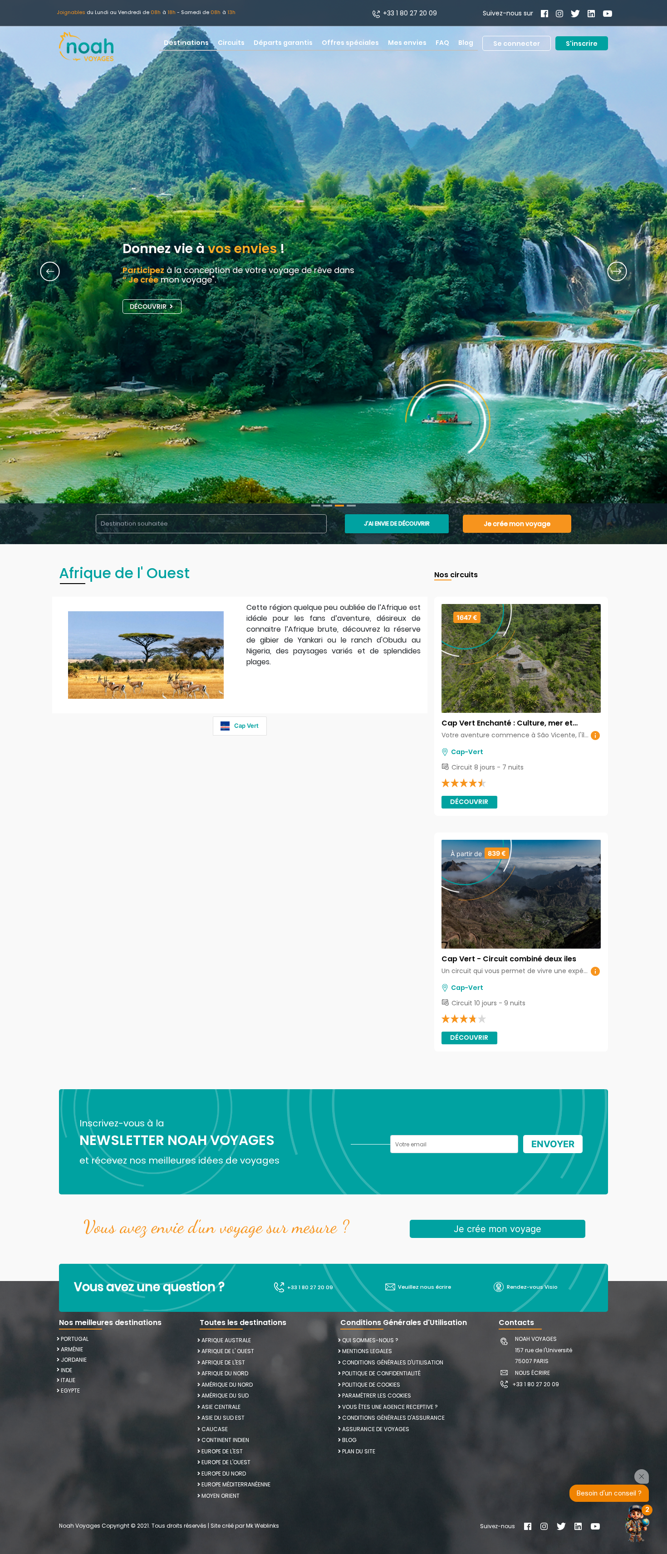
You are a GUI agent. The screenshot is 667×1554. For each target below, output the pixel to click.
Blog (465, 42)
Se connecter (516, 43)
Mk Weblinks (262, 1526)
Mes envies (407, 42)
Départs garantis (283, 42)
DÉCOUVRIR (149, 306)
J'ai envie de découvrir (397, 523)
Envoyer (552, 1144)
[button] (50, 272)
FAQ (442, 42)
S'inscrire (582, 43)
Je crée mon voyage (517, 523)
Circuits (231, 42)
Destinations (186, 42)
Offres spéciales (350, 42)
